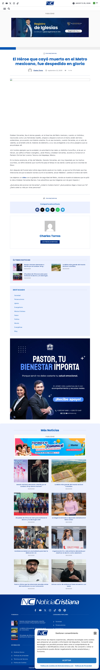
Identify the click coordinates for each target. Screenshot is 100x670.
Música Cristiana (19, 311)
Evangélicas (18, 327)
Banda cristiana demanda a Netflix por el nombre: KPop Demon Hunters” (34, 266)
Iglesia (16, 303)
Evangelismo (18, 307)
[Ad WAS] (50, 37)
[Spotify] (64, 610)
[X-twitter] (10, 3)
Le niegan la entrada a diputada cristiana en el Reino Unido (69, 519)
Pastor (16, 315)
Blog (15, 331)
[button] (95, 633)
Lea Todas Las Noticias (50, 242)
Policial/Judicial (51, 53)
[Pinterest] (60, 610)
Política (16, 319)
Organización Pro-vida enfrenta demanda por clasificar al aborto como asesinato (68, 552)
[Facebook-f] (3, 3)
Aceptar (66, 660)
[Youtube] (7, 3)
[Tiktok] (18, 3)
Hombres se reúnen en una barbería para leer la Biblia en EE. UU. (31, 552)
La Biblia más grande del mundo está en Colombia (74, 265)
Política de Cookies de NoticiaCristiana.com (57, 666)
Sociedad (17, 295)
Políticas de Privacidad (83, 666)
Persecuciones (19, 299)
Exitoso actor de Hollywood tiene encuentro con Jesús (69, 585)
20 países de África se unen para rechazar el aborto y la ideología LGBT (36, 275)
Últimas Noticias (21, 260)
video (24, 177)
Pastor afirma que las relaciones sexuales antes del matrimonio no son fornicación (31, 585)
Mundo (16, 323)
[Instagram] (14, 3)
